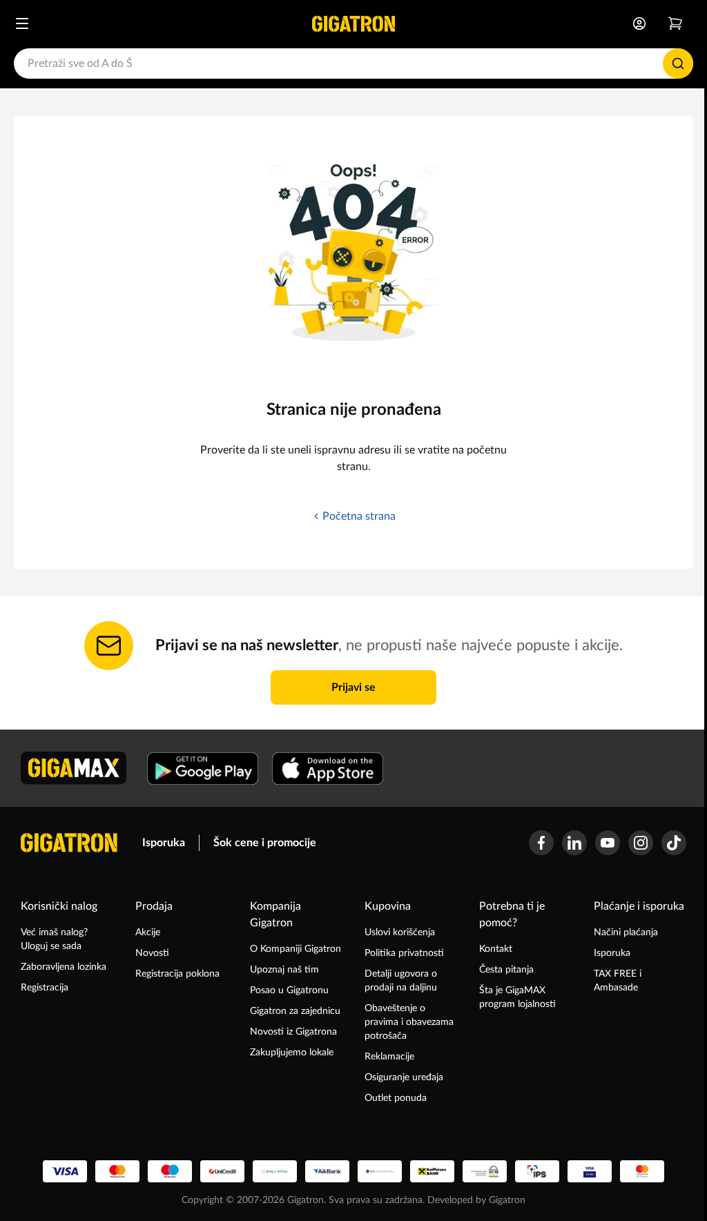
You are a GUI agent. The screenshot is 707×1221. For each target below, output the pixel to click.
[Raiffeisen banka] (432, 1171)
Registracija (44, 988)
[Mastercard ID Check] (642, 1171)
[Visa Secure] (590, 1171)
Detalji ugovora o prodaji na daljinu (401, 981)
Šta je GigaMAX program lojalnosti (517, 997)
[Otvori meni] (22, 23)
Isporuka (163, 842)
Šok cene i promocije (264, 842)
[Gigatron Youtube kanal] (607, 842)
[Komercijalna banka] (380, 1171)
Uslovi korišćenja (400, 932)
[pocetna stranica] (69, 842)
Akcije (147, 932)
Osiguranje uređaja (404, 1077)
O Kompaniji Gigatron (295, 949)
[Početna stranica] (353, 23)
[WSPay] (485, 1171)
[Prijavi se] (639, 23)
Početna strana (359, 516)
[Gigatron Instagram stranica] (640, 842)
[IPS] (537, 1171)
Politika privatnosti (404, 953)
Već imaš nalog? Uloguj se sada (54, 939)
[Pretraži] (678, 63)
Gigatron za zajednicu (295, 1011)
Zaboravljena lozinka (63, 967)
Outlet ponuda (396, 1098)
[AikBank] (327, 1171)
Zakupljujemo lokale (291, 1052)
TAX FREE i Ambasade (617, 981)
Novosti (152, 953)
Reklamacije (389, 1057)
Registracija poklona (177, 974)
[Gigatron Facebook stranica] (541, 842)
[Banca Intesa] (275, 1171)
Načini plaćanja (626, 932)
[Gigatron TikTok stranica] (673, 842)
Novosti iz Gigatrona (293, 1032)
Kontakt (495, 949)
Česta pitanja (506, 970)
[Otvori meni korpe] (675, 23)
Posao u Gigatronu (289, 990)
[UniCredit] (222, 1171)
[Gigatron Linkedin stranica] (574, 842)
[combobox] (353, 63)
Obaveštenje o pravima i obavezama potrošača (409, 1022)
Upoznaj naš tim (284, 970)
